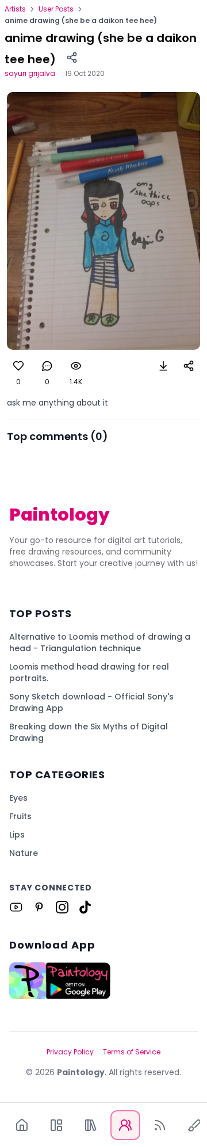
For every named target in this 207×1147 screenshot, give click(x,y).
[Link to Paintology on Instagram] (62, 907)
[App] (56, 1125)
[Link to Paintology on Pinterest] (39, 907)
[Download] (163, 365)
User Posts (56, 9)
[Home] (22, 1125)
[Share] (71, 57)
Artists (15, 9)
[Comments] (47, 365)
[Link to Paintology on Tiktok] (85, 907)
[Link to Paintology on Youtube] (16, 907)
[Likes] (18, 365)
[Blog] (160, 1125)
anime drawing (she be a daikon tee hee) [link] (81, 20)
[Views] (75, 365)
